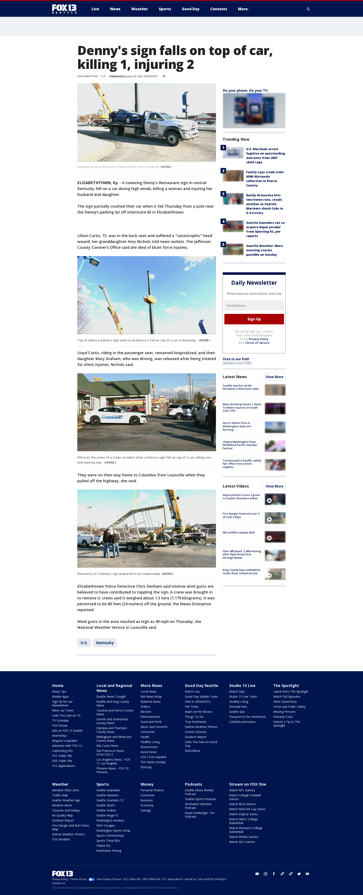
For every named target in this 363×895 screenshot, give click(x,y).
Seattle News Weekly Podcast (199, 792)
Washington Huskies (110, 820)
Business (147, 800)
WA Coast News (107, 746)
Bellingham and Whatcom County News (114, 739)
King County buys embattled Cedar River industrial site (241, 571)
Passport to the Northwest (247, 717)
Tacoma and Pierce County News (114, 712)
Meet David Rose (285, 702)
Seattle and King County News (112, 703)
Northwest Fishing (108, 851)
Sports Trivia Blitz (108, 841)
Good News (149, 752)
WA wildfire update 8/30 (239, 532)
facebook (274, 873)
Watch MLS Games (242, 842)
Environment (149, 747)
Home (57, 685)
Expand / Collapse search (308, 9)
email (307, 873)
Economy (147, 805)
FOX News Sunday (153, 762)
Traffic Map (60, 795)
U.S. (103, 76)
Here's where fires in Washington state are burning (237, 426)
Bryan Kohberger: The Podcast (200, 815)
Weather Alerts (62, 805)
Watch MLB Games (242, 804)
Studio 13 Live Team (243, 696)
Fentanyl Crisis (283, 717)
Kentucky (105, 642)
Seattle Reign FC (107, 815)
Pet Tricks (191, 707)
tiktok (282, 873)
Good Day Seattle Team (201, 696)
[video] (275, 499)
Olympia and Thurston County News (111, 730)
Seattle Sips (237, 712)
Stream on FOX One (247, 784)
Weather (60, 784)
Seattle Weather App (66, 800)
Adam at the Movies (198, 712)
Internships (59, 736)
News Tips (59, 691)
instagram (265, 873)
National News (151, 702)
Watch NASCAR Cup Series (247, 809)
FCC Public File (62, 756)
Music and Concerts (154, 727)
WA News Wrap (151, 696)
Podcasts (193, 784)
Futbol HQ (103, 846)
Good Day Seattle (201, 685)
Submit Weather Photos (201, 727)
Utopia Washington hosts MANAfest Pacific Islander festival (240, 445)
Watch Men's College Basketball (243, 821)
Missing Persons (284, 712)
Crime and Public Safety (289, 707)
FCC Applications (63, 766)
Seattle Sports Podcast (200, 799)
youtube (257, 873)
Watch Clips (237, 691)
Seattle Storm (105, 805)
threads (290, 873)
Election (146, 712)
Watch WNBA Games (243, 837)
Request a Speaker (65, 741)
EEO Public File (62, 761)
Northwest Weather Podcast (198, 806)
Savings (146, 810)
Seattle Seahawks (108, 790)
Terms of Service (257, 343)
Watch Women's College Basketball (245, 830)
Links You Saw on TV (66, 715)
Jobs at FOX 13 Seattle (67, 731)
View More (275, 377)
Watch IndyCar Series (243, 814)
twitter (299, 873)
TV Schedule (60, 720)
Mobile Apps (60, 696)
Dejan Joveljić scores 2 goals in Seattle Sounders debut (241, 496)
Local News (149, 691)
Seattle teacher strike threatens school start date (241, 387)
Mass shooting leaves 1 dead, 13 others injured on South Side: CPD (242, 407)
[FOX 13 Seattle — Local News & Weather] (66, 9)
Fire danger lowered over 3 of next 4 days (241, 515)
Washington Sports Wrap (113, 830)
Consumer (148, 732)
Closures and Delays (66, 810)
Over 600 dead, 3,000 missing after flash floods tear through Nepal (242, 554)
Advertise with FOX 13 (67, 746)
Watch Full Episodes (286, 696)
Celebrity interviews (242, 722)
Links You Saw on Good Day (201, 744)
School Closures (196, 732)
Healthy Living (150, 742)
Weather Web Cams (65, 790)
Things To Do (194, 717)
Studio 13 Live (242, 685)
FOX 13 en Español (153, 757)
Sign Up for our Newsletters (62, 703)
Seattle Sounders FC (110, 800)
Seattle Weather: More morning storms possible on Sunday (264, 250)
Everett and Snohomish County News (112, 721)
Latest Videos (236, 486)
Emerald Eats (238, 707)
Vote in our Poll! (236, 359)
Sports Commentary (110, 835)
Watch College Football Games (245, 797)
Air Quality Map (62, 815)
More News (151, 685)
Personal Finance (152, 790)
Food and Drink (151, 722)
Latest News (235, 376)
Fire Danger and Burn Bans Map (70, 827)
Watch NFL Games (242, 790)
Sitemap (146, 767)
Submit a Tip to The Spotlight (286, 723)
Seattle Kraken (106, 810)
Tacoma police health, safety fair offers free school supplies (242, 464)
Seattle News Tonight (111, 696)
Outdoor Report (195, 737)
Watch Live (192, 691)
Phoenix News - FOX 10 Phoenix (112, 770)
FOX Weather (61, 839)
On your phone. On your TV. (245, 90)
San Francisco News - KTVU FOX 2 (111, 752)
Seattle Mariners (107, 795)
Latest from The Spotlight (290, 691)
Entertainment (150, 717)
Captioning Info (62, 751)
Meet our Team (63, 710)
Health (145, 737)
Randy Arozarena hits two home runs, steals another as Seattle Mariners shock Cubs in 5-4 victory (264, 204)
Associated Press (87, 76)
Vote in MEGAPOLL (198, 702)
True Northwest (195, 722)
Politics (145, 707)
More (243, 9)
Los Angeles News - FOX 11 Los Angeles (113, 761)
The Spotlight (286, 685)
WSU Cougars (105, 825)
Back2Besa (192, 751)
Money (147, 784)
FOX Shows (60, 725)
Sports (102, 784)
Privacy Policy (258, 339)
